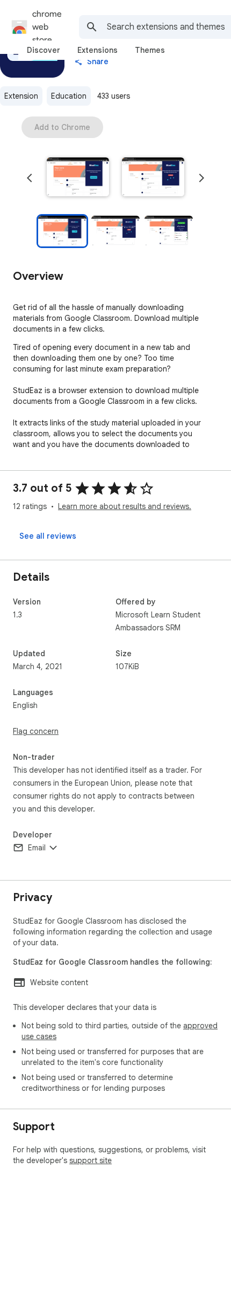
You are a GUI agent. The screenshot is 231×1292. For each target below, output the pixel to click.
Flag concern (36, 731)
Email (37, 848)
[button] (77, 178)
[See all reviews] (48, 536)
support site (90, 1160)
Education (68, 96)
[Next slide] (201, 178)
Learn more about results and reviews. (124, 506)
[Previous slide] (29, 178)
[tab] (43, 50)
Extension (21, 96)
